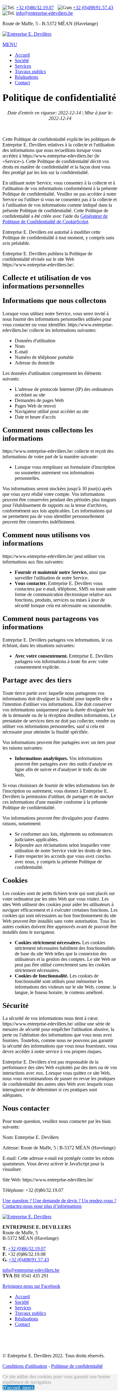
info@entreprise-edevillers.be (44, 13)
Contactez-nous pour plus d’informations (59, 1203)
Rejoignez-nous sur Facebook (31, 1286)
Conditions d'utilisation (24, 1366)
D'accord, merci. (18, 1387)
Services (23, 66)
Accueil (22, 55)
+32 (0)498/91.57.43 (93, 7)
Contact (22, 82)
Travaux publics (30, 71)
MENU (9, 44)
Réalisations (26, 77)
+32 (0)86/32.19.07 (35, 7)
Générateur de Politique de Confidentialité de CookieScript (55, 218)
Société (22, 60)
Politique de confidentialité (77, 1366)
